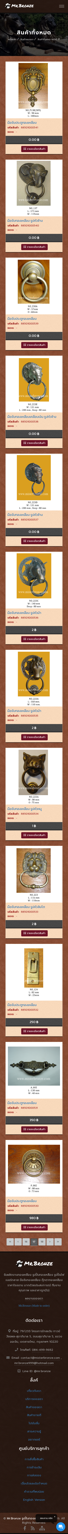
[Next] (50, 1241)
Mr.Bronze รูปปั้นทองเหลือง (24, 1518)
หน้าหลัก (12, 39)
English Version (34, 1500)
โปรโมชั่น (34, 1423)
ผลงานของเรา (34, 1298)
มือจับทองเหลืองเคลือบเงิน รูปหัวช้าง (31, 416)
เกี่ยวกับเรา (34, 1391)
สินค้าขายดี (34, 1415)
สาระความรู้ (34, 1431)
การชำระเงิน (34, 1467)
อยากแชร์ (34, 1439)
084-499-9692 (42, 1350)
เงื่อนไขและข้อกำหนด (34, 1483)
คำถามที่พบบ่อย (34, 1492)
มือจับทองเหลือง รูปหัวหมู (24, 808)
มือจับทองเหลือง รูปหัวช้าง (25, 220)
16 (26, 1242)
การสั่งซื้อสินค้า (34, 1459)
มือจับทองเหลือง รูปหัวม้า (24, 612)
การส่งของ (34, 1475)
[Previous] (18, 1241)
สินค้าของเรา (26, 39)
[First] (10, 1241)
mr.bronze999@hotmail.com (34, 1363)
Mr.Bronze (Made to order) (34, 1305)
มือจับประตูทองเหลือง (22, 122)
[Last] (58, 1241)
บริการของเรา (34, 1399)
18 (42, 1242)
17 (34, 1242)
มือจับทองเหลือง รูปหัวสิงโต (26, 906)
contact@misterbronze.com (40, 1358)
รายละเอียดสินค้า (35, 149)
